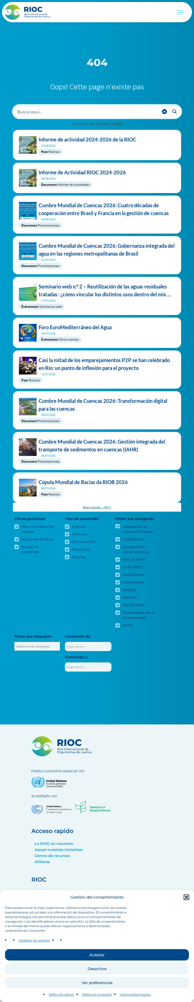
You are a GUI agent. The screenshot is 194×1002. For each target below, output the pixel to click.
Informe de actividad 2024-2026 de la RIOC (87, 139)
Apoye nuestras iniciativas (59, 849)
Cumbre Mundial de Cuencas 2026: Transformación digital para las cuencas (103, 405)
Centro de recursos (52, 855)
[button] (186, 897)
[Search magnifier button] (174, 112)
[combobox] (37, 646)
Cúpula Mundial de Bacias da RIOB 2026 (83, 482)
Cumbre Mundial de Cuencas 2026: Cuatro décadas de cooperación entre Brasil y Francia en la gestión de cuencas (104, 209)
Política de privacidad (97, 995)
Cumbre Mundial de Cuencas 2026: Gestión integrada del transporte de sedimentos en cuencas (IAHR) (102, 445)
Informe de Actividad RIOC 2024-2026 (82, 172)
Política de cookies (61, 995)
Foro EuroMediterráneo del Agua (75, 327)
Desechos (97, 968)
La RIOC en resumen (54, 843)
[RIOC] (29, 12)
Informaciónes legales (135, 995)
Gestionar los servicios (34, 940)
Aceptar (97, 954)
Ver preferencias (97, 982)
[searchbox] (37, 646)
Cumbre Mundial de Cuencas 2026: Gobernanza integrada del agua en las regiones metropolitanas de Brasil (107, 250)
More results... (97, 507)
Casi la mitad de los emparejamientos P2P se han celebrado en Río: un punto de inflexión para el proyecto (104, 364)
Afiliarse (42, 862)
